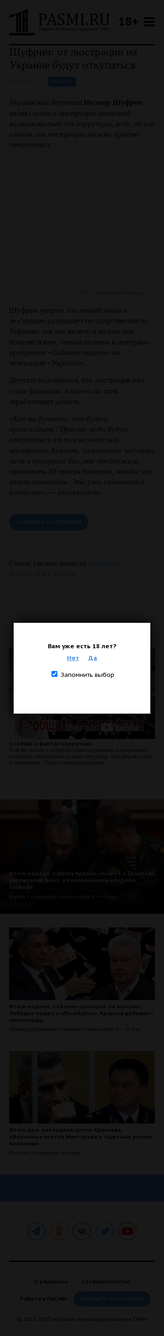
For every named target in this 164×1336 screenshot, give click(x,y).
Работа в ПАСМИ (43, 1298)
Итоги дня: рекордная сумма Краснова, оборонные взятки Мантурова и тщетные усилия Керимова (81, 1136)
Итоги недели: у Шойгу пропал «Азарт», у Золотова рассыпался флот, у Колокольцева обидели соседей (82, 880)
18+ (128, 21)
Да (92, 658)
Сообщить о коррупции (48, 522)
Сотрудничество (106, 1281)
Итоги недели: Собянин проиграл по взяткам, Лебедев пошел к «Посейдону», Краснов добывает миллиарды (81, 1013)
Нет (73, 658)
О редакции (51, 1281)
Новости (61, 81)
